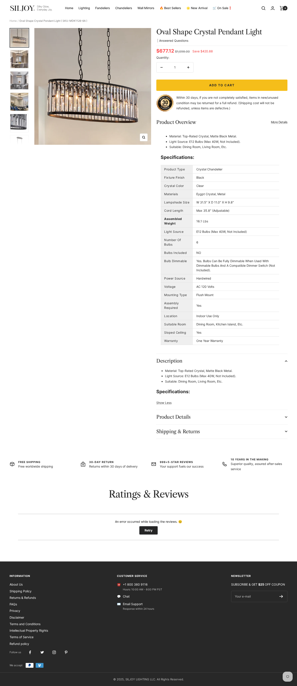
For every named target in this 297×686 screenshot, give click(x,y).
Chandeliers (123, 8)
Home (69, 8)
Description (169, 361)
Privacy (15, 611)
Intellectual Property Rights (29, 630)
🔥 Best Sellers (170, 8)
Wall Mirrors (145, 8)
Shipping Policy (21, 591)
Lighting (84, 8)
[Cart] (282, 8)
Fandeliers (102, 8)
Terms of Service (21, 637)
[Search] (263, 8)
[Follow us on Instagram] (54, 652)
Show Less (164, 403)
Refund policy (19, 644)
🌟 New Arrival (196, 8)
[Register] (281, 596)
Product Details (173, 417)
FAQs (13, 604)
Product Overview (221, 122)
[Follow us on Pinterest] (66, 652)
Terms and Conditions (25, 624)
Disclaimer (17, 617)
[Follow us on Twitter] (42, 652)
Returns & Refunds (23, 597)
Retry (148, 530)
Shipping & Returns (178, 432)
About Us (16, 584)
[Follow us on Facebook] (30, 652)
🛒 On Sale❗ (222, 8)
